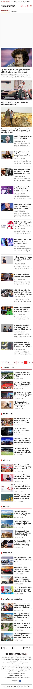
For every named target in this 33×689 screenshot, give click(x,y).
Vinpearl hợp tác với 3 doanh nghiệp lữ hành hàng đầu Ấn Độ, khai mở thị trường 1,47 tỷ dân (22, 440)
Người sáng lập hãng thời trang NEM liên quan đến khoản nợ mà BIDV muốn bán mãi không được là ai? (22, 327)
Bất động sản (8, 368)
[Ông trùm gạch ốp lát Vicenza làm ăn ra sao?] (7, 277)
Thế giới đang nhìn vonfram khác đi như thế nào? (21, 430)
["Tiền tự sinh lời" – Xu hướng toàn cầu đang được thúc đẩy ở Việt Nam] (7, 498)
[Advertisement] (16, 29)
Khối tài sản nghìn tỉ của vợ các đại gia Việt (23, 137)
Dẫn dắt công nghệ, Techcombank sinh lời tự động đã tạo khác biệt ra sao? (23, 487)
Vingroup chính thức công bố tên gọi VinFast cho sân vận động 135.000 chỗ (22, 533)
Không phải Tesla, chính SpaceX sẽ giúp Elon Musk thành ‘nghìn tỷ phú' (22, 206)
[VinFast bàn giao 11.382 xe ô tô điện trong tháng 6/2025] (7, 561)
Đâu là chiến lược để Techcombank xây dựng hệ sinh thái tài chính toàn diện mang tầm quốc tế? (22, 467)
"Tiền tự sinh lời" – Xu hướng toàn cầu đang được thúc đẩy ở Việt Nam (22, 497)
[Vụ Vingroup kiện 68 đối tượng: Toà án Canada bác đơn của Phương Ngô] (7, 544)
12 (22, 362)
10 (14, 362)
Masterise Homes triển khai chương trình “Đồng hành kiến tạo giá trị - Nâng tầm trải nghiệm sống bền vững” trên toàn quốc (22, 626)
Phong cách (14, 11)
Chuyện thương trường (12, 599)
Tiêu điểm (6, 506)
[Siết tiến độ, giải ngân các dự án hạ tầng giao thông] (7, 375)
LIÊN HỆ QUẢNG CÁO (10, 686)
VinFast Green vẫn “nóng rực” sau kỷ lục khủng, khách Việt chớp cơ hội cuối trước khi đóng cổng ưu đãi (22, 579)
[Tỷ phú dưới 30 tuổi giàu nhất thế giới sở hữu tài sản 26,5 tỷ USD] (16, 57)
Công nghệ (7, 553)
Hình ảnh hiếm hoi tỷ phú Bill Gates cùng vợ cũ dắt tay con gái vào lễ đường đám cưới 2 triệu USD (22, 345)
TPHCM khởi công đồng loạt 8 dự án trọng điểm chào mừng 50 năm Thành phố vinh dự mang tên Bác (22, 384)
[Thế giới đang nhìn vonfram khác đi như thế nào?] (7, 431)
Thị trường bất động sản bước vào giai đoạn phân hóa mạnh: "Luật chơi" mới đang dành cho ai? (22, 636)
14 (29, 362)
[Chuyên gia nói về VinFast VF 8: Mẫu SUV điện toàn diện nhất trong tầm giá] (7, 570)
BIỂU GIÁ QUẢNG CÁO (23, 686)
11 (18, 362)
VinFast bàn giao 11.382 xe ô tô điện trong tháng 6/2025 (22, 559)
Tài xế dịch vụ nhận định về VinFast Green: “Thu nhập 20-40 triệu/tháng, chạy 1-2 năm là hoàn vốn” (23, 589)
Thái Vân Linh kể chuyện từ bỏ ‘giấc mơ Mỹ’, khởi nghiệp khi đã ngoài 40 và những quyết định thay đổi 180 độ (23, 224)
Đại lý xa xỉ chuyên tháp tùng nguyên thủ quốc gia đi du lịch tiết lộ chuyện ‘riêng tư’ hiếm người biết (16, 131)
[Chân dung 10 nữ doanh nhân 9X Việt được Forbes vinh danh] (7, 242)
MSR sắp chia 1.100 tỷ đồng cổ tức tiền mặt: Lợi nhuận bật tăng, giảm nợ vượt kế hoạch (22, 616)
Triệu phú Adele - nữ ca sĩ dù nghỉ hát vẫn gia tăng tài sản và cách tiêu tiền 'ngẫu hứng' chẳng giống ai (23, 154)
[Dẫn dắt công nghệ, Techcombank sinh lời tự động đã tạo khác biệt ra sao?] (7, 488)
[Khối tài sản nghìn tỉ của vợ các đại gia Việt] (7, 139)
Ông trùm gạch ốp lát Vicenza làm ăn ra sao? (22, 275)
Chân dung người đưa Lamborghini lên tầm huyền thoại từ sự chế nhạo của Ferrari (22, 171)
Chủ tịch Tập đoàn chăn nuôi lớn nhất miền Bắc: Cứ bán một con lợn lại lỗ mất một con (22, 292)
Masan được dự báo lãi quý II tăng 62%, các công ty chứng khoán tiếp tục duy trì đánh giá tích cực (22, 420)
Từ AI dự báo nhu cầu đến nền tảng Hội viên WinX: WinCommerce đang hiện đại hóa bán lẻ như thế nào (23, 606)
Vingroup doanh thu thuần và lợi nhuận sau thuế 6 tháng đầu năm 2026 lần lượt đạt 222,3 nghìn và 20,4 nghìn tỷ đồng (22, 523)
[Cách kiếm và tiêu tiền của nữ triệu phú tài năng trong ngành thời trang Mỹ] (7, 310)
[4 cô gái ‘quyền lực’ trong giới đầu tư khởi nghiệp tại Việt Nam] (7, 260)
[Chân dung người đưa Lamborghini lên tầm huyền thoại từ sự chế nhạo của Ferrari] (7, 172)
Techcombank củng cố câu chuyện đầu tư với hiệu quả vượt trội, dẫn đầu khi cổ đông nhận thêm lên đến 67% (22, 477)
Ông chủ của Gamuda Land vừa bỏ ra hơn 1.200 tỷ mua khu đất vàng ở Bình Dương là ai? (22, 189)
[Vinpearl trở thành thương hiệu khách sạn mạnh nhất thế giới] (7, 514)
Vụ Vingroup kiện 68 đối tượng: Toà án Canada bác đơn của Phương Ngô (22, 543)
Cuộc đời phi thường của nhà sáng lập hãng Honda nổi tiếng (14, 103)
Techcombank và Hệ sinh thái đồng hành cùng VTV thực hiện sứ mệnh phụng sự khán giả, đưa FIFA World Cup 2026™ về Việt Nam (22, 450)
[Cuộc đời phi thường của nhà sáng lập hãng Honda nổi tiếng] (16, 90)
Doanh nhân (8, 414)
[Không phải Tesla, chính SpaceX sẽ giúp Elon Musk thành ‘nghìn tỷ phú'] (7, 207)
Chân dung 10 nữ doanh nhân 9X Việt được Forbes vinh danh (22, 241)
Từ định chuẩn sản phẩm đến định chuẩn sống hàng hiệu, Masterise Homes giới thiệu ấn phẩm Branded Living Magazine (22, 404)
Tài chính (6, 460)
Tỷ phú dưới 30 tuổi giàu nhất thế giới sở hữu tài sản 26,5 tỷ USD (15, 70)
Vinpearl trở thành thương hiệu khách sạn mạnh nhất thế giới (22, 513)
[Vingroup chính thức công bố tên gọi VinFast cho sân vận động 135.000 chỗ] (7, 534)
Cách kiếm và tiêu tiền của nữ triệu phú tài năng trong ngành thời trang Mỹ (22, 310)
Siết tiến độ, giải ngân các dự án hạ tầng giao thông (22, 374)
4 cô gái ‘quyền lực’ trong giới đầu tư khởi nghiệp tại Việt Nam (23, 259)
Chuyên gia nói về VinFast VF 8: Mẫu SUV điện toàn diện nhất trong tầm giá (22, 569)
